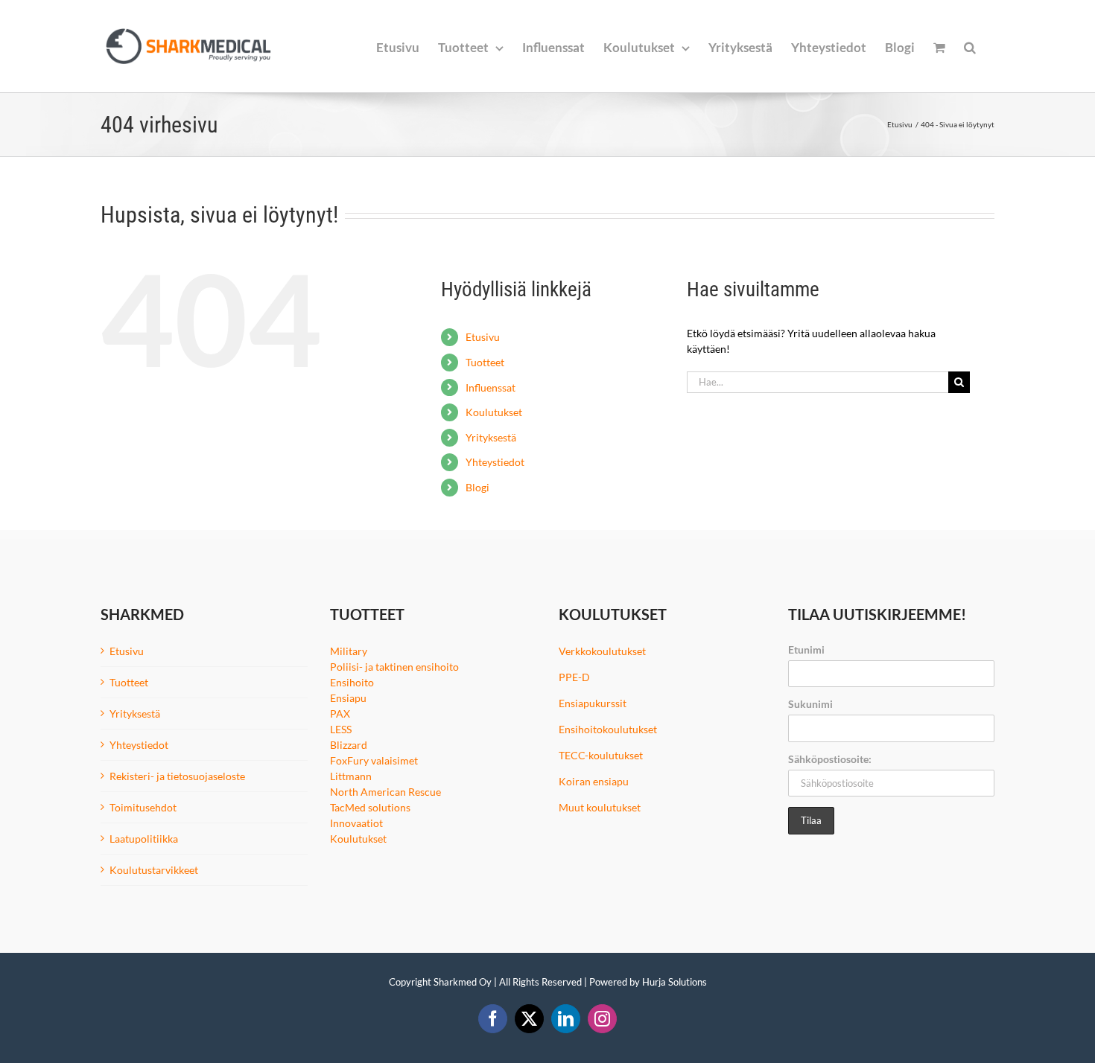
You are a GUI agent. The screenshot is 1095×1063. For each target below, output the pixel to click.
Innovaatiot (356, 823)
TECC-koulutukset (601, 755)
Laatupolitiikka (144, 838)
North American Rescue (385, 791)
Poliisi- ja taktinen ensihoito (394, 666)
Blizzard (348, 744)
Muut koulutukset (600, 807)
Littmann (351, 776)
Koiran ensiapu (594, 781)
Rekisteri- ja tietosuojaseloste (177, 776)
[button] (970, 46)
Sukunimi (810, 704)
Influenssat (490, 387)
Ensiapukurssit (592, 703)
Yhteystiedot (495, 462)
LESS (341, 729)
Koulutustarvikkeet (154, 870)
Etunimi (806, 649)
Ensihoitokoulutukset (608, 729)
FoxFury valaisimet (374, 760)
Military (348, 651)
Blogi (477, 487)
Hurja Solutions (674, 982)
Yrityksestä (491, 437)
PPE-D (574, 677)
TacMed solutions (370, 807)
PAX (340, 713)
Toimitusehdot (143, 807)
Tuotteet (485, 362)
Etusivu (483, 337)
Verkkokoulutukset (602, 651)
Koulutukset (494, 412)
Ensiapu (348, 698)
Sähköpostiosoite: (830, 759)
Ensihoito (352, 682)
